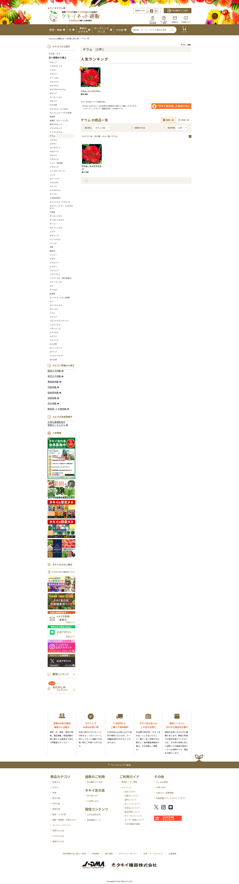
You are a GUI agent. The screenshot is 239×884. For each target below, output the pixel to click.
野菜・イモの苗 (59, 814)
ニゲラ (52, 231)
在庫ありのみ (140, 127)
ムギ (51, 285)
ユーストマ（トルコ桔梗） (60, 297)
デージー (53, 223)
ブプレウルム (55, 274)
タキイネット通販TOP (56, 38)
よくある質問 (162, 782)
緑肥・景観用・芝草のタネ (64, 819)
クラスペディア (56, 128)
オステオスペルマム (58, 89)
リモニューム (55, 328)
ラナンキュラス (56, 305)
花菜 (51, 247)
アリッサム (54, 78)
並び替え (88, 127)
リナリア (53, 316)
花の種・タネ (54, 53)
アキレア (53, 62)
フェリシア (54, 270)
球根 (54, 792)
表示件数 (171, 127)
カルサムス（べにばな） (59, 109)
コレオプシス (55, 147)
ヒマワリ (53, 266)
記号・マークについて (153, 853)
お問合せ (175, 22)
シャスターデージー (58, 171)
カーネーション (56, 97)
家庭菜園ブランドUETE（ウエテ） (171, 798)
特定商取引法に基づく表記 (74, 853)
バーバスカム (55, 239)
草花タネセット (56, 124)
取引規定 (109, 853)
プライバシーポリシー (128, 853)
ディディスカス (56, 216)
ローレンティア (56, 348)
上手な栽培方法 (94, 814)
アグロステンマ (56, 66)
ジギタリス (54, 159)
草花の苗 (56, 798)
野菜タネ (56, 782)
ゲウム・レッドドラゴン (91, 90)
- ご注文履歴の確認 (131, 824)
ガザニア (53, 101)
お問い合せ (161, 787)
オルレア (53, 93)
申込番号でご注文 (94, 782)
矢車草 (52, 293)
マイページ (126, 787)
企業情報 (172, 853)
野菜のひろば (58, 830)
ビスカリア (54, 262)
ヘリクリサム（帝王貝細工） (61, 278)
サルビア (53, 155)
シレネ (52, 174)
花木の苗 (56, 803)
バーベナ (53, 243)
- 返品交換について (131, 811)
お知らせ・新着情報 (165, 792)
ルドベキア (54, 332)
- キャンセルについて (132, 815)
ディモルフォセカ (57, 220)
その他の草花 (55, 198)
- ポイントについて (131, 803)
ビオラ (52, 258)
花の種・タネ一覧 (73, 38)
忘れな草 (53, 359)
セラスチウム (56, 190)
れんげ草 (53, 344)
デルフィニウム (56, 227)
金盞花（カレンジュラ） (59, 120)
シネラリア (54, 167)
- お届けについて (130, 795)
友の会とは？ (93, 795)
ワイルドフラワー (57, 355)
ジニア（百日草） (57, 163)
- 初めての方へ (129, 791)
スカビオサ (54, 182)
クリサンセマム (56, 132)
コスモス (53, 140)
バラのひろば (58, 836)
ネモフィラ (54, 235)
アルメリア (54, 81)
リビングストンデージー (59, 320)
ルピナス (53, 336)
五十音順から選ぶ (57, 57)
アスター (53, 70)
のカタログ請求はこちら (63, 572)
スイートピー (55, 178)
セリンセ (53, 194)
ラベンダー (54, 309)
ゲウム (52, 136)
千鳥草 (52, 212)
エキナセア (54, 85)
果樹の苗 (56, 809)
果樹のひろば (58, 841)
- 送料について (129, 799)
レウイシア (54, 340)
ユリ (51, 301)
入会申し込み (93, 800)
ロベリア (53, 351)
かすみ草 (53, 105)
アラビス (53, 74)
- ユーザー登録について (133, 819)
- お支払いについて (131, 807)
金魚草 (52, 116)
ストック (53, 186)
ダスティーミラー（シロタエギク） (61, 207)
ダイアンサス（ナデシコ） (60, 202)
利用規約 (95, 853)
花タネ (55, 787)
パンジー (53, 254)
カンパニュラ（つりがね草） (61, 112)
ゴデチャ (53, 143)
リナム (52, 313)
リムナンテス (55, 324)
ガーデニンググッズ (61, 825)
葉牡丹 (52, 251)
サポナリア (54, 151)
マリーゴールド (56, 282)
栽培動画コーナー (94, 820)
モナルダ (53, 289)
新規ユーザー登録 (129, 782)
